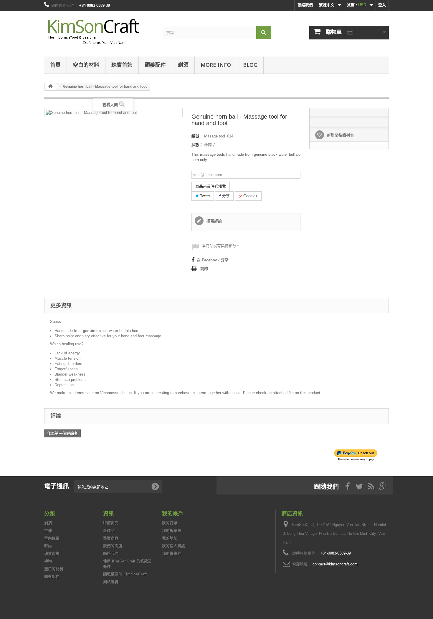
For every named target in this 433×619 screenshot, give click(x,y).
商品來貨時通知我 (210, 186)
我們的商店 (112, 546)
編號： (197, 136)
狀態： (197, 144)
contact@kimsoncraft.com (335, 564)
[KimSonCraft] (98, 32)
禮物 (48, 561)
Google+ (250, 196)
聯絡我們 (305, 5)
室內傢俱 (52, 538)
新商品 (109, 530)
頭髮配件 (155, 64)
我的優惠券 (171, 553)
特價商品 (110, 523)
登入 (382, 5)
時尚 (48, 546)
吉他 (48, 530)
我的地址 (169, 538)
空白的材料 (86, 64)
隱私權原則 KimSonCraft (125, 574)
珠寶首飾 (122, 64)
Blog (250, 64)
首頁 (55, 64)
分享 (225, 196)
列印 (204, 269)
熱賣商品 (110, 538)
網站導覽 (110, 582)
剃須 (183, 64)
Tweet (204, 196)
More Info (216, 64)
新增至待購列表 (340, 135)
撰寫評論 (213, 221)
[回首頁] (50, 86)
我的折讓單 (171, 530)
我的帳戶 (172, 513)
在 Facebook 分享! (213, 260)
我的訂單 (169, 523)
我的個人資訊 (173, 546)
